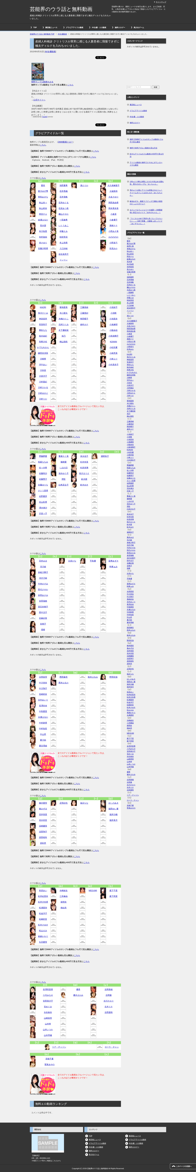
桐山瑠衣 (64, 342)
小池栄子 (113, 307)
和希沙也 (43, 342)
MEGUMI (93, 890)
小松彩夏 (113, 347)
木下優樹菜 (64, 330)
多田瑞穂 (43, 601)
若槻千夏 (49, 1059)
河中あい (43, 364)
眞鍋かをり (43, 936)
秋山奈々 (43, 202)
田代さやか (43, 589)
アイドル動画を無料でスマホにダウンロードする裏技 (146, 164)
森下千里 (113, 890)
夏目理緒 (43, 746)
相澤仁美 (130, 246)
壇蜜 (43, 629)
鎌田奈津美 (43, 353)
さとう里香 (43, 490)
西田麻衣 (64, 677)
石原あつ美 (64, 208)
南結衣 (64, 908)
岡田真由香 (113, 202)
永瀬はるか (43, 717)
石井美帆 (64, 197)
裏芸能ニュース (51, 27)
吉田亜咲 (109, 1012)
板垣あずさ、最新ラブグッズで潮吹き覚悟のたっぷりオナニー (146, 202)
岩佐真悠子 (64, 254)
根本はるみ (93, 677)
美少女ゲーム (139, 27)
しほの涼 (64, 468)
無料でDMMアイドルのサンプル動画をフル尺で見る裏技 (146, 140)
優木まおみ (78, 995)
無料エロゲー (120, 27)
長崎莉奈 (43, 694)
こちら (70, 85)
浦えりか (84, 185)
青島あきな (43, 197)
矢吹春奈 (48, 1012)
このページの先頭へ (184, 1166)
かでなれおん (43, 347)
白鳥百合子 (64, 485)
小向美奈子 (113, 364)
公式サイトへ (39, 100)
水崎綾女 (64, 890)
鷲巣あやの (49, 1064)
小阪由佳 (113, 330)
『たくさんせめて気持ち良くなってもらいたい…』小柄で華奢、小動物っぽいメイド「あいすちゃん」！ (146, 221)
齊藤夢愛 (43, 456)
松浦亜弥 (43, 908)
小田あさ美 (113, 231)
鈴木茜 (84, 479)
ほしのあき (113, 803)
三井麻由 (64, 896)
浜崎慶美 (43, 826)
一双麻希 (64, 220)
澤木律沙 (43, 508)
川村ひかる (43, 387)
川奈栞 (43, 370)
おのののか (113, 237)
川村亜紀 (43, 382)
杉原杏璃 (84, 468)
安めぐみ (48, 1006)
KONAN (113, 342)
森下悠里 (113, 896)
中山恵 (43, 734)
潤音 (64, 479)
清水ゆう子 (64, 473)
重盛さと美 (64, 456)
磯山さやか (64, 214)
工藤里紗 (84, 313)
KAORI (43, 307)
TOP (35, 27)
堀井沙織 (113, 814)
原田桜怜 (43, 837)
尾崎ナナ (113, 225)
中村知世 (43, 728)
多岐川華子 (43, 572)
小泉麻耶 (113, 324)
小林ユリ (113, 359)
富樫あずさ (113, 561)
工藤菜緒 (84, 307)
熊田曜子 (84, 319)
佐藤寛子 (43, 479)
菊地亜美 (64, 307)
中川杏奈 (43, 683)
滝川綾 (43, 566)
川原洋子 (43, 376)
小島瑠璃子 (113, 336)
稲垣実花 (64, 237)
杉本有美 (84, 462)
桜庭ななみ (43, 462)
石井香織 (64, 191)
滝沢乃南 (43, 578)
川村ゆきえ (43, 393)
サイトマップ (161, 2)
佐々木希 (43, 468)
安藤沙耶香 (43, 248)
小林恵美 (113, 353)
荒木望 (43, 225)
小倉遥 (113, 214)
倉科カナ (84, 324)
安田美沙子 (48, 1001)
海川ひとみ (43, 313)
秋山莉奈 (43, 208)
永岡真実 (43, 677)
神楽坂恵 (43, 319)
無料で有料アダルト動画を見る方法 (143, 148)
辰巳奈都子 (43, 607)
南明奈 (64, 902)
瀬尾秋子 (105, 456)
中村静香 (43, 723)
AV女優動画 (50, 51)
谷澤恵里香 (48, 989)
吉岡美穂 (109, 989)
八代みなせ (48, 995)
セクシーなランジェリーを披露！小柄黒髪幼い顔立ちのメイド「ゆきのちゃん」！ (146, 211)
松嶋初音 (43, 919)
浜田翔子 (43, 831)
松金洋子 (43, 913)
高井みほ (43, 561)
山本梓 (48, 1024)
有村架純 (43, 237)
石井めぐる (64, 202)
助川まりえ (84, 473)
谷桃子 (43, 624)
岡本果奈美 (113, 208)
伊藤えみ (64, 231)
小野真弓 (113, 243)
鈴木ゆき (84, 485)
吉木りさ (109, 1006)
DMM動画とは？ (65, 142)
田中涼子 (43, 612)
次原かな (72, 561)
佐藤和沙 (43, 473)
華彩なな (43, 330)
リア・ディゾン (59, 1047)
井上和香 (64, 243)
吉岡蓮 (109, 995)
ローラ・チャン (112, 1047)
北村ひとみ (64, 324)
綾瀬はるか (43, 220)
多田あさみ (43, 595)
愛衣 (43, 185)
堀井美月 (113, 820)
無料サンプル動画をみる (42, 82)
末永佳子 (84, 456)
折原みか (113, 248)
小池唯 (113, 313)
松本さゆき (43, 925)
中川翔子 (43, 688)
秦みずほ (43, 809)
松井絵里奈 (43, 896)
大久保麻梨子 (113, 185)
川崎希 (43, 359)
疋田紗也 (64, 803)
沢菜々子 (43, 513)
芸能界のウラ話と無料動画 (61, 9)
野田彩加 (113, 677)
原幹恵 (43, 843)
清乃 (64, 336)
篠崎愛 (64, 462)
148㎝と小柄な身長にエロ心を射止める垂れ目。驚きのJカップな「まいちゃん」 (147, 183)
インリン (64, 260)
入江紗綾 (64, 248)
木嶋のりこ (64, 319)
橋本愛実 (43, 803)
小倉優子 (113, 220)
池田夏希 (64, 185)
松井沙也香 (43, 902)
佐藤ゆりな (43, 485)
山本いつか (48, 1029)
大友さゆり (113, 197)
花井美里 (43, 814)
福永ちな (84, 803)
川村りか (43, 399)
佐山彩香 (43, 502)
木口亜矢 (64, 313)
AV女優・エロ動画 (99, 27)
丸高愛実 (43, 942)
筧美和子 (43, 324)
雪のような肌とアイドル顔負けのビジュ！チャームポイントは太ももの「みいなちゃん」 (146, 192)
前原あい (43, 890)
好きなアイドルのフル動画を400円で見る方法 (147, 155)
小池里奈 (113, 319)
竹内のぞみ (43, 584)
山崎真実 (48, 1018)
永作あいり (43, 700)
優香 (78, 989)
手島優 (93, 561)
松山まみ (43, 930)
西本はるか (64, 683)
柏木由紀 (43, 336)
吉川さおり (109, 1001)
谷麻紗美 (43, 618)
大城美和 (113, 191)
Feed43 (44, 117)
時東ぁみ (113, 566)
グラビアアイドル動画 (74, 27)
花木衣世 (43, 820)
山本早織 (48, 1035)
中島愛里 (43, 711)
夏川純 (43, 740)
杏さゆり (43, 243)
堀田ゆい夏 (113, 809)
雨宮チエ (43, 214)
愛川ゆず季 (43, 191)
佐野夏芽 (43, 496)
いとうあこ (64, 225)
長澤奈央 (43, 705)
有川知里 (43, 231)
